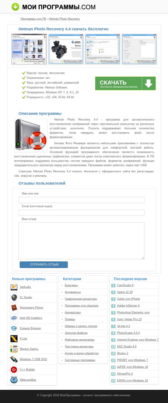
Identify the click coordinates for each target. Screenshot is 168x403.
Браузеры (71, 285)
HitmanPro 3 (125, 373)
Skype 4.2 (123, 326)
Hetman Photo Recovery (64, 18)
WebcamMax (28, 379)
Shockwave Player (31, 307)
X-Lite (23, 338)
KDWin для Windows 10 (132, 380)
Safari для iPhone (128, 298)
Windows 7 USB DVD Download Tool (33, 360)
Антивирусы (73, 292)
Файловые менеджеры (79, 339)
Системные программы (80, 360)
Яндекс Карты (29, 349)
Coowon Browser (30, 328)
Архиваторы (73, 312)
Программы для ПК (33, 18)
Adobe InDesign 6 (128, 305)
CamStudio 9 (125, 285)
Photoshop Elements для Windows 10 (133, 313)
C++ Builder (27, 369)
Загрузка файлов (76, 333)
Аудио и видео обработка (81, 353)
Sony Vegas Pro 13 (129, 319)
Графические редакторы (81, 298)
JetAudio (25, 287)
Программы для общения (81, 305)
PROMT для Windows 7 (132, 360)
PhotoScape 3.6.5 (128, 333)
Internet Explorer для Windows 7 (138, 339)
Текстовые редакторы (79, 346)
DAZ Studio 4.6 (126, 346)
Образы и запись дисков (81, 326)
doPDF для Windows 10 (132, 367)
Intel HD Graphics (31, 318)
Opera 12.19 (125, 292)
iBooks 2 (122, 353)
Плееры (70, 319)
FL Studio (26, 297)
